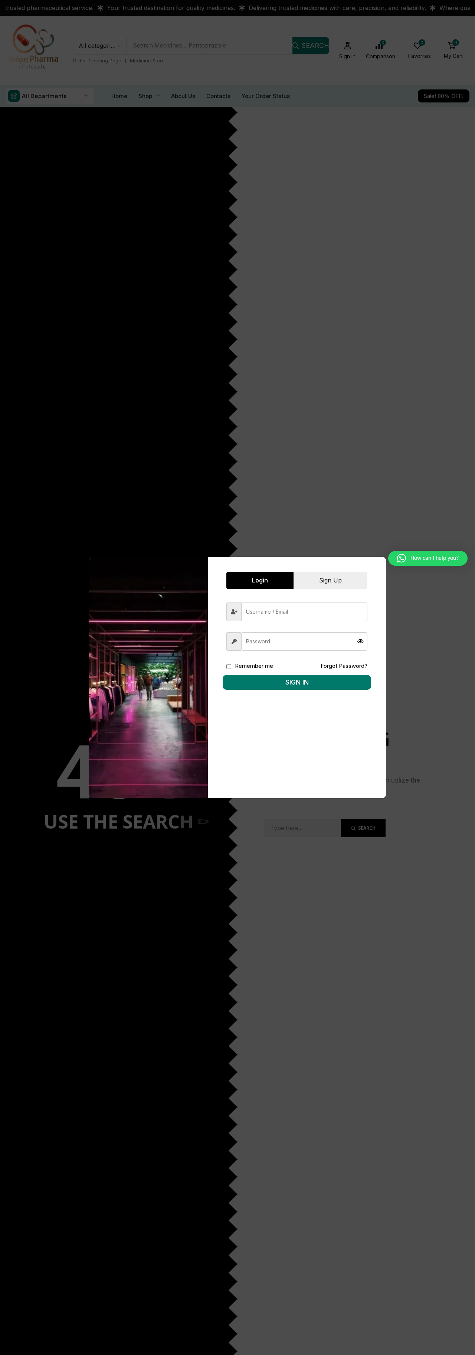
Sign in (297, 682)
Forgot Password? (344, 665)
